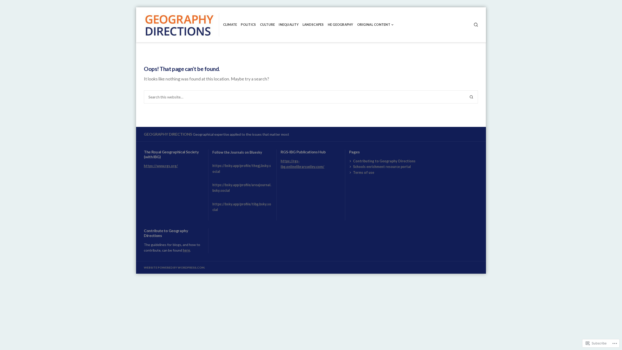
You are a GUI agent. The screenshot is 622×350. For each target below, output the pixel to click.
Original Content (373, 24)
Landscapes (313, 24)
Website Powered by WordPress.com (174, 267)
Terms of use (363, 172)
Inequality (289, 24)
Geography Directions (168, 134)
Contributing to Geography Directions (384, 161)
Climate (230, 24)
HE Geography (340, 24)
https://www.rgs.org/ (161, 166)
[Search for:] (304, 97)
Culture (267, 24)
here (186, 250)
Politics (248, 24)
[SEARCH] (476, 24)
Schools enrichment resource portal (382, 167)
